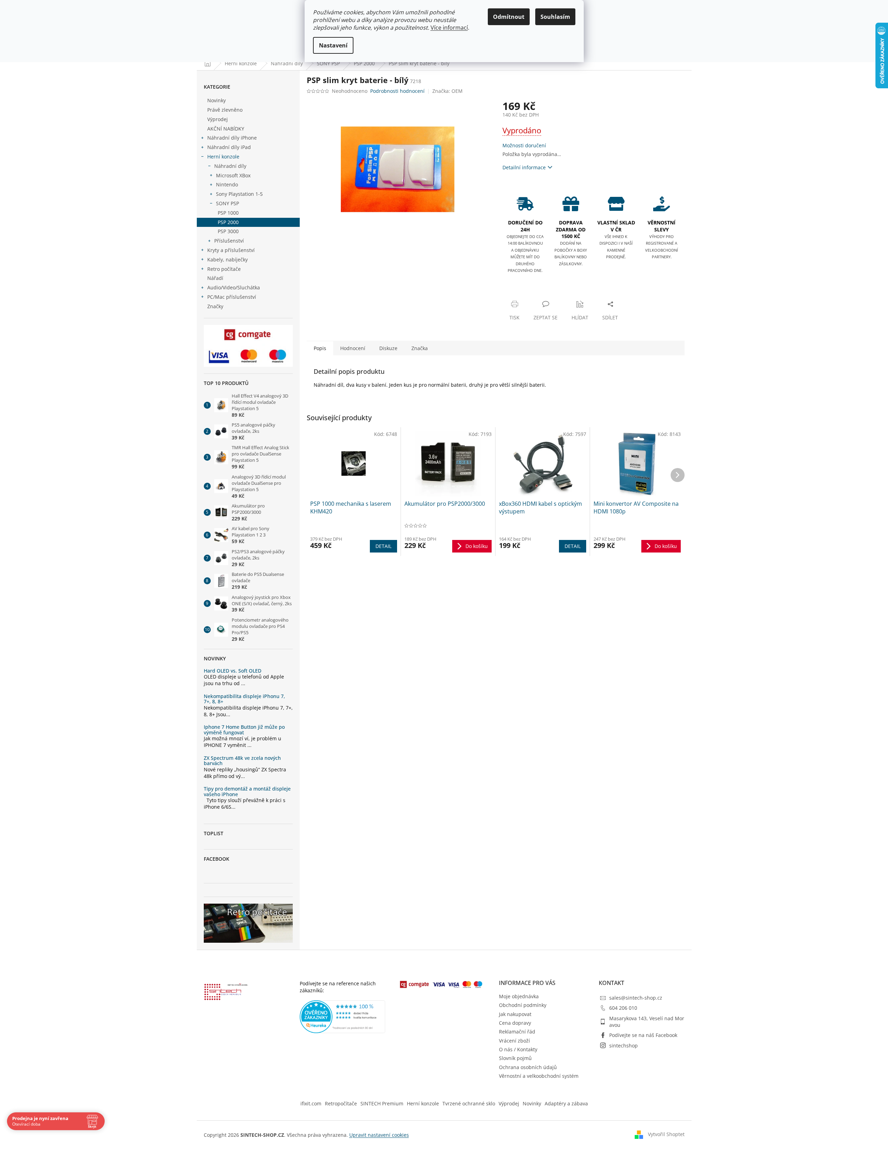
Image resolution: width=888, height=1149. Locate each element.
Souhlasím (555, 17)
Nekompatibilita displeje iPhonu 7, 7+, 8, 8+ (244, 699)
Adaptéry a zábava (566, 1103)
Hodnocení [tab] (352, 348)
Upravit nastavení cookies (379, 1135)
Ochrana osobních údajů (528, 1067)
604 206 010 (623, 1008)
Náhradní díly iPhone (232, 137)
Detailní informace (524, 167)
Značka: (447, 91)
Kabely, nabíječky (227, 259)
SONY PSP (227, 203)
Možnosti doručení (524, 145)
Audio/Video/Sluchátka (233, 287)
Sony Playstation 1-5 (239, 194)
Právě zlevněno (224, 109)
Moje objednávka (519, 996)
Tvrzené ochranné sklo (468, 1103)
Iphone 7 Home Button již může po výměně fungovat (244, 729)
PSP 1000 (228, 212)
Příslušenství (229, 240)
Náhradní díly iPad (229, 147)
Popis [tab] (320, 348)
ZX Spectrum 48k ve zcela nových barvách (242, 760)
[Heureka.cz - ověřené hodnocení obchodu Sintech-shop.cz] (343, 1016)
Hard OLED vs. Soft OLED (232, 670)
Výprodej (217, 119)
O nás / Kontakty (518, 1049)
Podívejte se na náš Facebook (643, 1035)
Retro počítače (224, 269)
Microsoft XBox (233, 175)
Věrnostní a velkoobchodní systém (539, 1076)
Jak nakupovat (515, 1014)
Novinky (216, 100)
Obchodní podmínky (522, 1005)
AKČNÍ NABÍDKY (225, 128)
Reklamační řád (517, 1031)
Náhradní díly (230, 166)
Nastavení (333, 45)
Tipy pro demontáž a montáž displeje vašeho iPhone (247, 791)
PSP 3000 (228, 231)
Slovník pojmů (515, 1058)
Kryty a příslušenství (231, 250)
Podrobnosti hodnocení (397, 91)
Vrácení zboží (514, 1040)
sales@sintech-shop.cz (635, 997)
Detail (383, 546)
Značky (215, 306)
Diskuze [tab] (388, 348)
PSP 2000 (228, 222)
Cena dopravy (515, 1023)
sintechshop (623, 1045)
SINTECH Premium (381, 1103)
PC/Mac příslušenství (231, 297)
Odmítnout (508, 17)
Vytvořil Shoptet (666, 1134)
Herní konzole (223, 156)
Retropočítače (341, 1103)
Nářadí (215, 278)
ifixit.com (310, 1103)
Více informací (449, 27)
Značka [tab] (419, 348)
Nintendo (227, 184)
